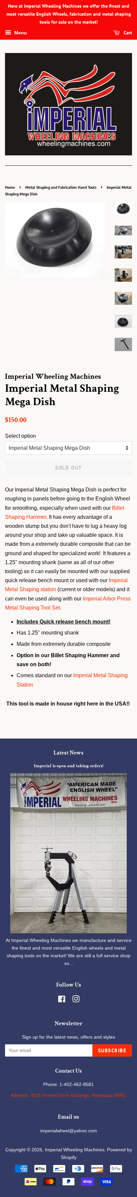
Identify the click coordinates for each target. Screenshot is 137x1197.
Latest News (68, 753)
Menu (20, 33)
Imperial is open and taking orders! (68, 766)
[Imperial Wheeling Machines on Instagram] (75, 1000)
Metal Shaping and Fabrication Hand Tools (60, 187)
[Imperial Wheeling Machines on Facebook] (62, 1000)
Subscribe (112, 1050)
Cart (127, 33)
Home (10, 187)
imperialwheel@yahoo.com (68, 1130)
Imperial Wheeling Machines (74, 1149)
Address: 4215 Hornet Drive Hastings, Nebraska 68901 (68, 1095)
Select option (20, 436)
